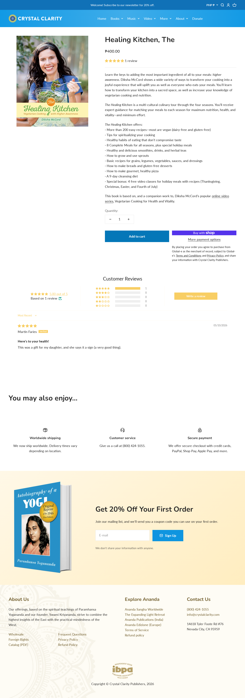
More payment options (204, 239)
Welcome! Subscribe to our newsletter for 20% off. (122, 5)
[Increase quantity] (128, 219)
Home (102, 18)
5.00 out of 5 (59, 294)
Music (131, 18)
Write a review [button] (195, 296)
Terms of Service (137, 630)
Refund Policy (67, 645)
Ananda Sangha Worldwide (144, 609)
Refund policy (134, 635)
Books (115, 18)
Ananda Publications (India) (144, 620)
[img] (27, 326)
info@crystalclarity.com (203, 614)
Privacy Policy (68, 639)
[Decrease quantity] (110, 219)
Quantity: (111, 211)
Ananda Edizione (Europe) (143, 625)
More (164, 18)
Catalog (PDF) (18, 645)
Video (148, 18)
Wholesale (16, 634)
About (180, 18)
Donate (197, 18)
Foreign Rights (19, 639)
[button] (115, 61)
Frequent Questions (72, 634)
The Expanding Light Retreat (145, 614)
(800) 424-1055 (198, 609)
